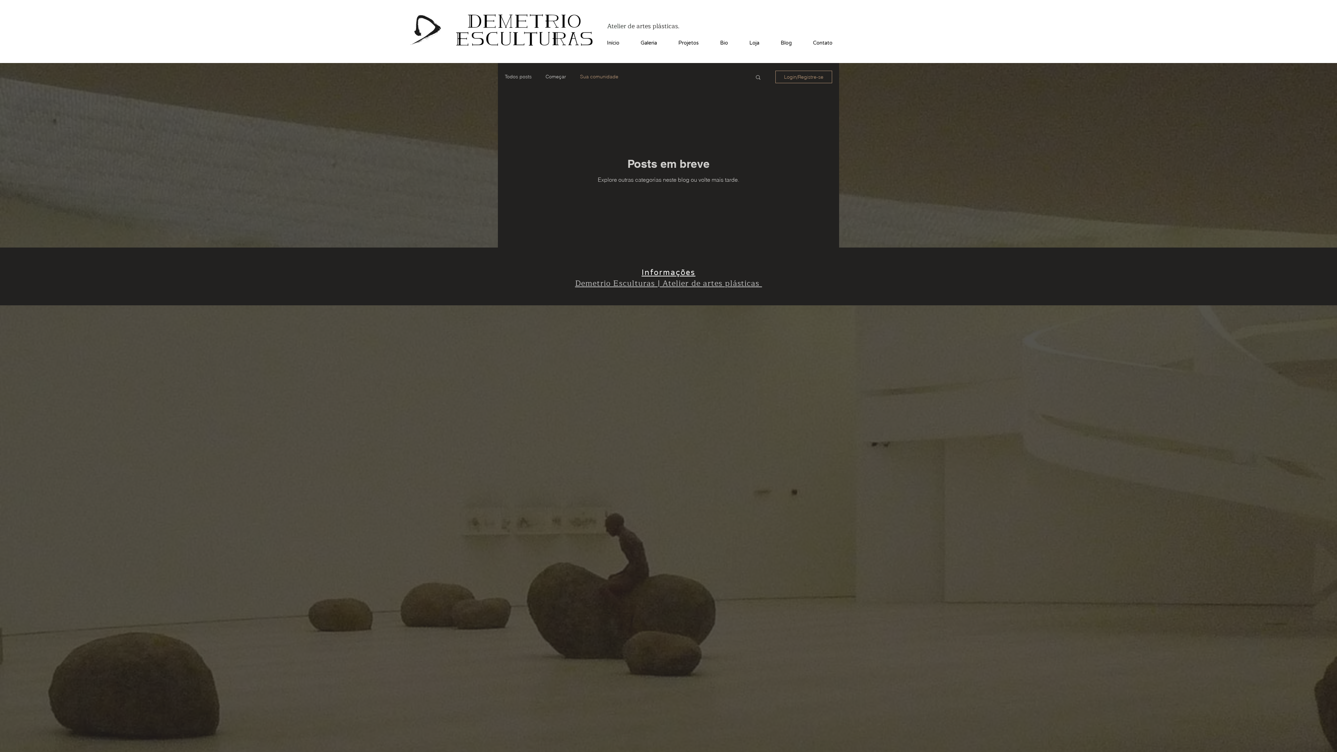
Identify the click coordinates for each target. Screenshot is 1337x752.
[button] (758, 77)
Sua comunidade (599, 76)
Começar (556, 76)
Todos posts (518, 76)
